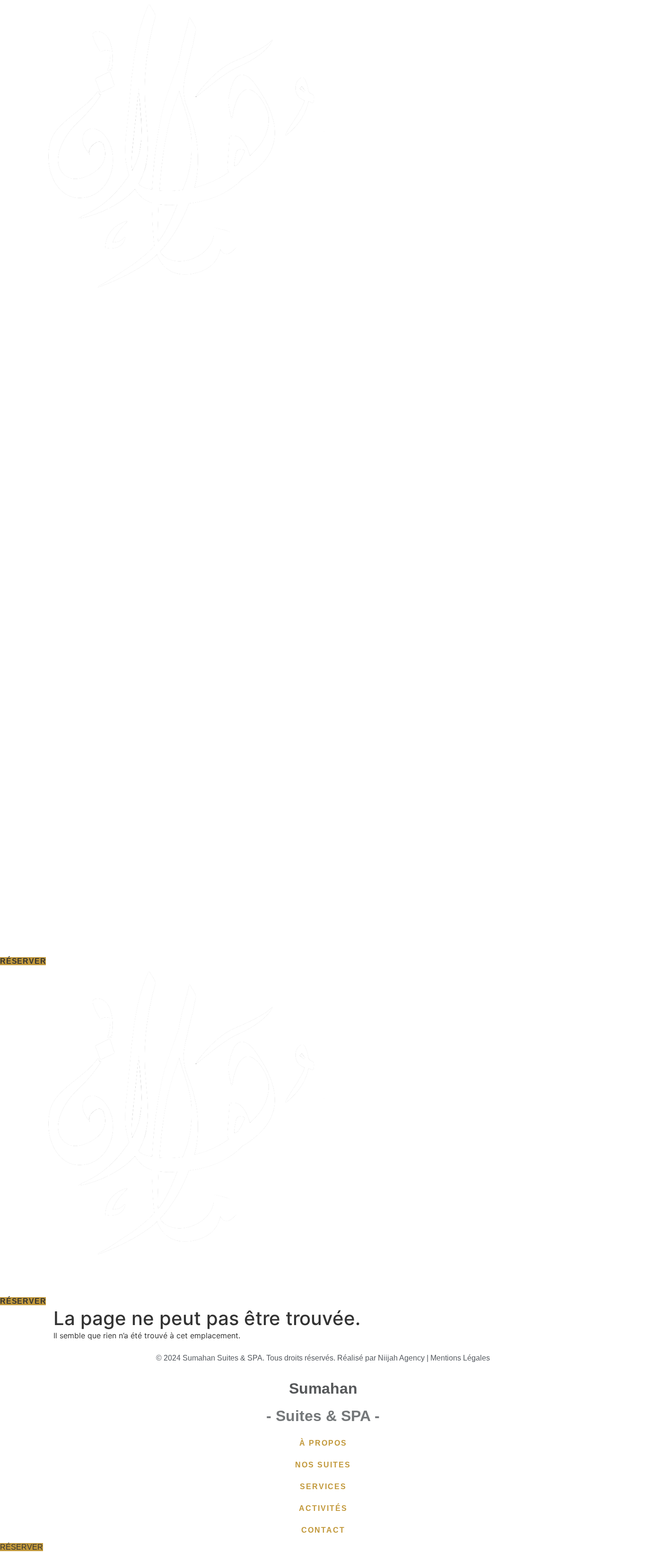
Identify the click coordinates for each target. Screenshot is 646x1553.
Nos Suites (259, 1284)
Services (328, 1284)
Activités (394, 1284)
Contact (458, 1284)
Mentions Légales (460, 1358)
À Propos (189, 1284)
